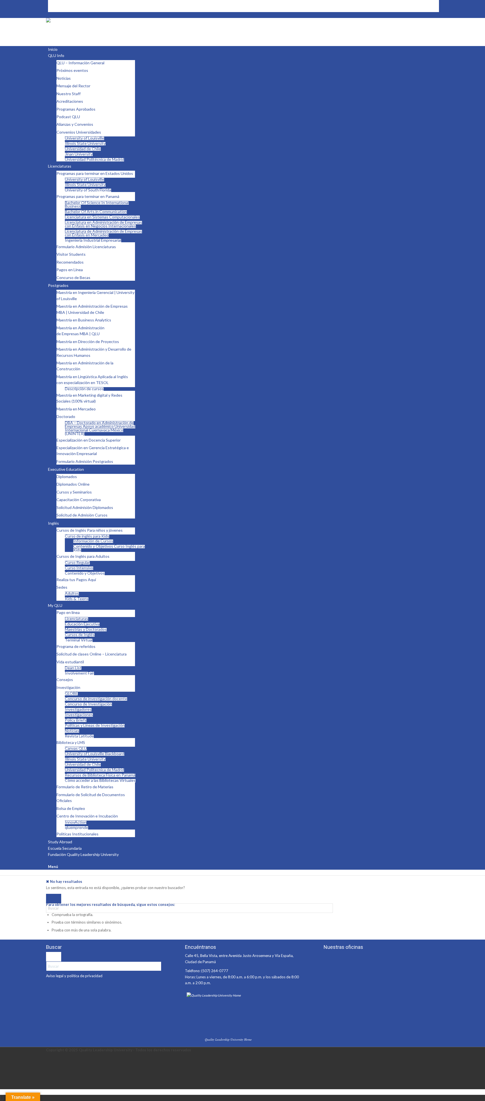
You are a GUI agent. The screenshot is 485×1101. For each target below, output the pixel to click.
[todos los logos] (88, 21)
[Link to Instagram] (49, 1086)
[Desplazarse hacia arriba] (1, 1097)
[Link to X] (49, 1068)
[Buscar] (49, 860)
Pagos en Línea (60, 8)
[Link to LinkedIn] (49, 1074)
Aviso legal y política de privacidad (74, 976)
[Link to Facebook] (49, 1062)
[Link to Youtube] (49, 1080)
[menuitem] (243, 3)
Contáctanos (58, 3)
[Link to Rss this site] (49, 1056)
